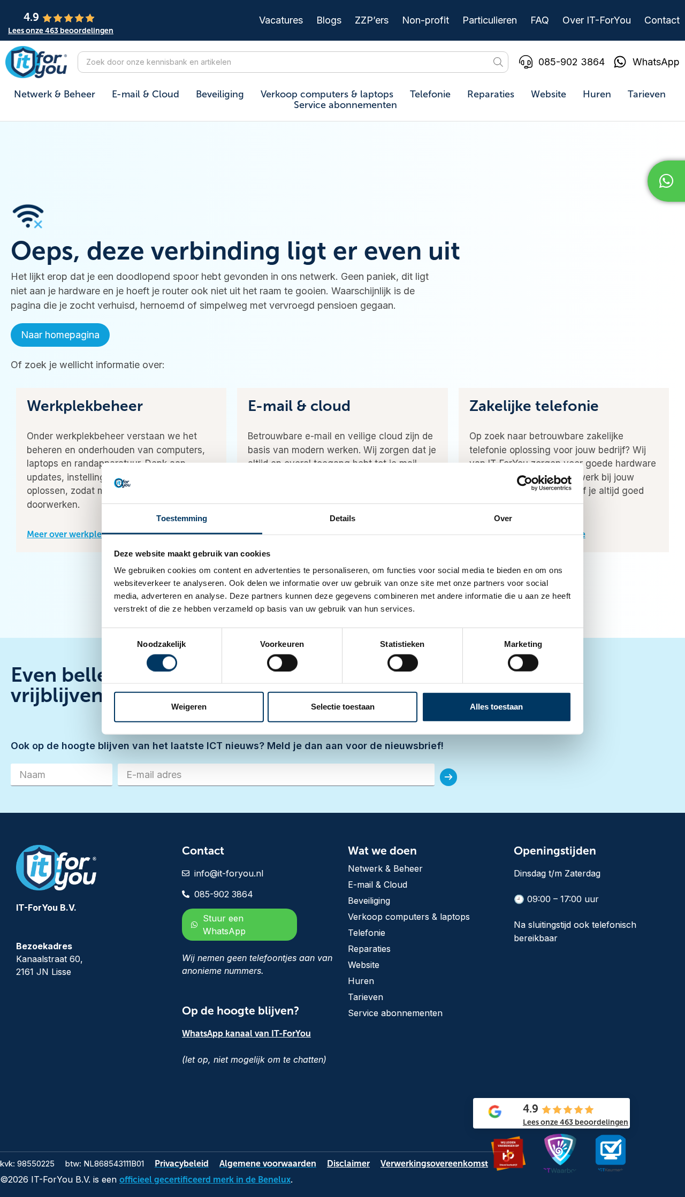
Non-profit (425, 20)
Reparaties (490, 94)
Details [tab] (343, 518)
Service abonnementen (345, 105)
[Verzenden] (448, 777)
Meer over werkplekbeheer (81, 534)
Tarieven (647, 94)
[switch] (282, 662)
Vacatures (281, 20)
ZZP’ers (372, 20)
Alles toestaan (496, 706)
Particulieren (489, 20)
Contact (662, 20)
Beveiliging (220, 94)
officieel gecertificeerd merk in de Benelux (205, 1179)
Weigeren (189, 706)
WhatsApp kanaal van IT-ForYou (246, 1033)
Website (548, 94)
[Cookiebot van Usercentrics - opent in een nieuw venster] (525, 483)
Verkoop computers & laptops (327, 94)
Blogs (328, 20)
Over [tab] (503, 518)
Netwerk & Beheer (54, 94)
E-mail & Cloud (145, 94)
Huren (597, 94)
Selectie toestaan (343, 706)
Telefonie (430, 94)
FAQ (539, 20)
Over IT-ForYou (596, 20)
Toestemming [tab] (181, 518)
